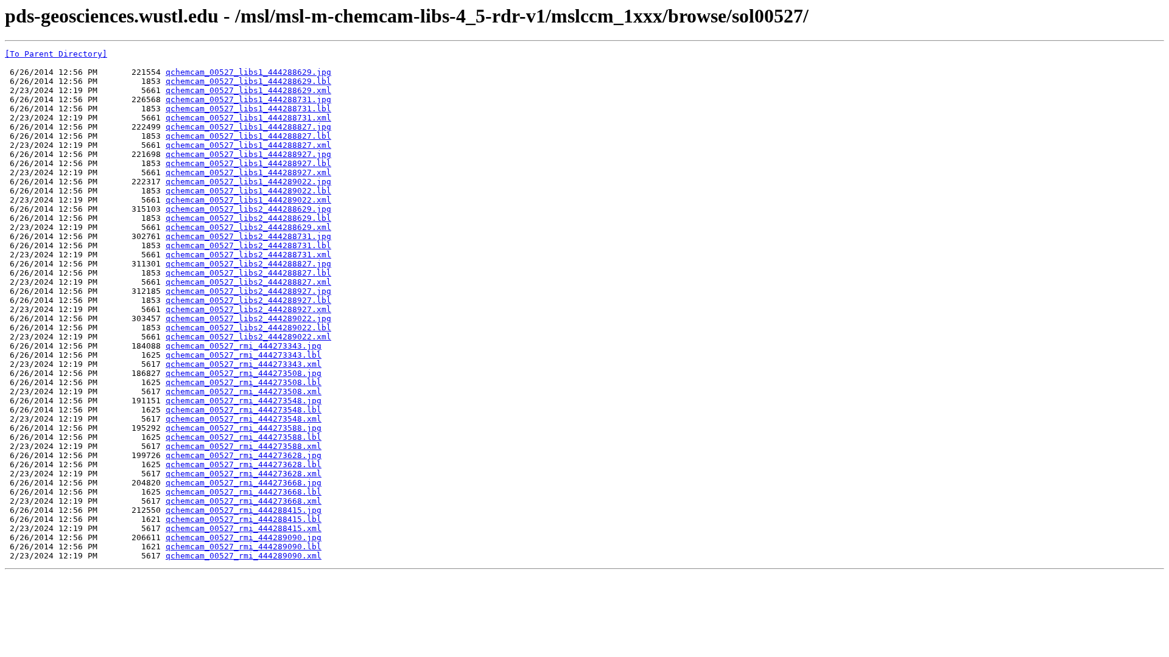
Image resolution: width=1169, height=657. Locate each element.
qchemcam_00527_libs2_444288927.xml (248, 309)
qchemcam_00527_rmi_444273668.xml (243, 501)
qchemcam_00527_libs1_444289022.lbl (248, 190)
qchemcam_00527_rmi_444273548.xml (243, 418)
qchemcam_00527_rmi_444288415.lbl (243, 519)
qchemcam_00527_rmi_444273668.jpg (243, 482)
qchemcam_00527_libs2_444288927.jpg (248, 291)
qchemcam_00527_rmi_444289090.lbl (243, 546)
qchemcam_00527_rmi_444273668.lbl (243, 491)
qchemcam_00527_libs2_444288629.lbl (248, 218)
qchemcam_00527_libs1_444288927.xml (248, 172)
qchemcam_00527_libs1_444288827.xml (248, 145)
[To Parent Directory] (56, 53)
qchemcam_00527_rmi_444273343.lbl (243, 355)
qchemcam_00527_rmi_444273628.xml (243, 473)
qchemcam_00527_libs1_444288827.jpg (248, 126)
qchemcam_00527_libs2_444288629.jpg (248, 209)
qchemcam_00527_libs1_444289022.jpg (248, 181)
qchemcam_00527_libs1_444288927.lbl (248, 163)
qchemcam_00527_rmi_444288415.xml (243, 528)
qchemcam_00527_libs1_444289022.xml (248, 199)
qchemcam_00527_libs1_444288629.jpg (248, 72)
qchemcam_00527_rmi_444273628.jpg (243, 455)
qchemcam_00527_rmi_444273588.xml (243, 446)
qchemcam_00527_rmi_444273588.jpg (243, 428)
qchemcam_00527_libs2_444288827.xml (248, 282)
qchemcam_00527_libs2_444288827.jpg (248, 263)
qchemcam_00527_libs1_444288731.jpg (248, 99)
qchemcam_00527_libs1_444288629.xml (248, 90)
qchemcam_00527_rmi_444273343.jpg (243, 345)
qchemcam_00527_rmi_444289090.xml (243, 555)
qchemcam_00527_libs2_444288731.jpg (248, 236)
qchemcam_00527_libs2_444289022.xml (248, 336)
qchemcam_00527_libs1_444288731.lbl (248, 108)
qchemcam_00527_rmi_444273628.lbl (243, 464)
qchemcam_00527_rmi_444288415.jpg (243, 510)
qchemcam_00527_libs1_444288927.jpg (248, 154)
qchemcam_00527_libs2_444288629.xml (248, 227)
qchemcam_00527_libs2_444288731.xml (248, 254)
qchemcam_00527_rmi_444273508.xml (243, 391)
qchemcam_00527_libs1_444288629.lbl (248, 81)
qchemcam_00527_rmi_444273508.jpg (243, 373)
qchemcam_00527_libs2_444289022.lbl (248, 327)
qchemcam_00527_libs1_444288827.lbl (248, 136)
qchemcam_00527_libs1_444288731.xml (248, 117)
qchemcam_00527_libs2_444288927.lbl (248, 300)
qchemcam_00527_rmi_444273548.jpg (243, 400)
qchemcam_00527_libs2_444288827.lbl (248, 272)
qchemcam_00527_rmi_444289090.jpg (243, 537)
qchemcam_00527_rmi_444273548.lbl (243, 409)
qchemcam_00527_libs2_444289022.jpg (248, 318)
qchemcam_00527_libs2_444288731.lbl (248, 245)
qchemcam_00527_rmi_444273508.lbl (243, 382)
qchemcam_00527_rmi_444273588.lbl (243, 437)
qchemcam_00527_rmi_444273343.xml (243, 364)
